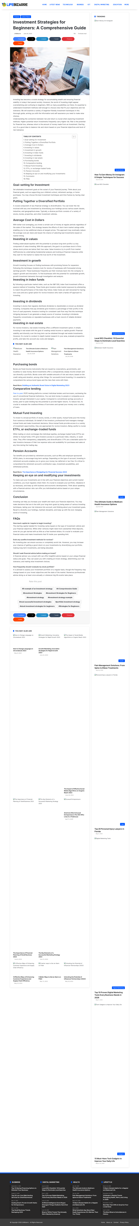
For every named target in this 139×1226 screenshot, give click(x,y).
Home (44, 4)
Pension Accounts (33, 171)
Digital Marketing (101, 4)
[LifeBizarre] (15, 4)
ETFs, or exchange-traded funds (38, 168)
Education (117, 4)
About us (109, 1222)
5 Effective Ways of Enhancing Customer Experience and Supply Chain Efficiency (23, 979)
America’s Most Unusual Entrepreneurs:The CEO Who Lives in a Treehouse (74, 815)
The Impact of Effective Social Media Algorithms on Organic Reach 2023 (74, 791)
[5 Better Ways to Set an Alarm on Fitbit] (50, 968)
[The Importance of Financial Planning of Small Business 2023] (24, 874)
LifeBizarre (17, 33)
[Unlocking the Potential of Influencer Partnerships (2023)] (75, 968)
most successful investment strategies (35, 602)
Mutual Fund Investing (33, 166)
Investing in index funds (34, 153)
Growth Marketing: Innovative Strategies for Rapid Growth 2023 (49, 650)
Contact (116, 1222)
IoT (89, 4)
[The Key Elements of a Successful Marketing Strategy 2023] (50, 874)
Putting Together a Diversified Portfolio (40, 142)
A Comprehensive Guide (67, 589)
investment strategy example (60, 597)
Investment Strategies (33, 593)
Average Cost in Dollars (34, 145)
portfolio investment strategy (68, 602)
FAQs (28, 179)
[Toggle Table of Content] (73, 136)
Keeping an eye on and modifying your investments (45, 174)
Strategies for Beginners (69, 606)
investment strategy (36, 597)
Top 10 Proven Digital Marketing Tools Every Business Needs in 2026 (109, 995)
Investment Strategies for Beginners (61, 593)
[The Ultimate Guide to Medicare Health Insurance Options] (18, 351)
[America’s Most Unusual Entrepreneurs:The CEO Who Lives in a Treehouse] (75, 804)
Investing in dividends (33, 155)
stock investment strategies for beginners (38, 606)
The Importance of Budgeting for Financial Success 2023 (44, 472)
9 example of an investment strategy (37, 589)
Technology (68, 4)
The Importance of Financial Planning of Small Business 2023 (22, 955)
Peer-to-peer (18, 393)
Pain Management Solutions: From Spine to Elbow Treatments (74, 351)
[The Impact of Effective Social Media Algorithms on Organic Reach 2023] (75, 710)
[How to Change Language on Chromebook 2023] (24, 640)
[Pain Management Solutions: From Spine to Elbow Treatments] (56, 351)
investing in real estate (34, 158)
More (126, 4)
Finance (16, 17)
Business (80, 4)
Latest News (55, 4)
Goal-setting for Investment (35, 140)
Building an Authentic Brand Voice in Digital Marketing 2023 (45, 385)
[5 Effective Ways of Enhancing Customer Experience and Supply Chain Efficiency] (24, 968)
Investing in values (32, 148)
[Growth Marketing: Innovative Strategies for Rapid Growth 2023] (50, 640)
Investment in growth (33, 150)
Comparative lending (34, 163)
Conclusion (30, 176)
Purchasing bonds (32, 161)
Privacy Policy (124, 1222)
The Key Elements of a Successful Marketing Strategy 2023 (49, 955)
